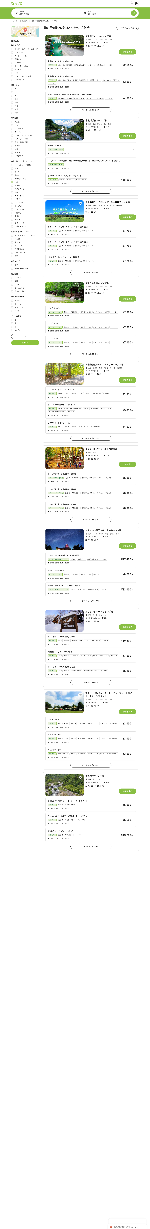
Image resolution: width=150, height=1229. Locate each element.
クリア (25, 336)
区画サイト (19, 59)
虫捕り (17, 216)
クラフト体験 (20, 209)
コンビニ (18, 284)
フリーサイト (20, 63)
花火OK (17, 239)
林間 (16, 102)
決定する (25, 343)
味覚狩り (18, 213)
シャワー (18, 125)
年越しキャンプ (20, 226)
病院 (16, 281)
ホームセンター (20, 288)
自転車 (17, 175)
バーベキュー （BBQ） (23, 165)
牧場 (16, 182)
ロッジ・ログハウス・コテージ (26, 49)
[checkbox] (12, 49)
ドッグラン (19, 206)
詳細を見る (127, 52)
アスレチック (20, 189)
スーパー (18, 278)
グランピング (20, 80)
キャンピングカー (21, 307)
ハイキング (19, 202)
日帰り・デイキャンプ (23, 268)
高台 (16, 106)
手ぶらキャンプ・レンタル (24, 235)
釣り (16, 168)
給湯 (16, 149)
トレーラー (19, 304)
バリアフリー (20, 156)
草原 (16, 109)
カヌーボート (20, 196)
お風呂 (17, 122)
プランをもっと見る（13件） (91, 519)
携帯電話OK (19, 249)
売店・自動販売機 (21, 142)
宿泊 (16, 265)
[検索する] (134, 13)
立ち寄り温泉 (20, 291)
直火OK (17, 242)
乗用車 (17, 300)
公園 (16, 113)
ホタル (17, 185)
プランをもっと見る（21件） (91, 438)
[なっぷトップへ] (16, 3)
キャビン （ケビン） (22, 56)
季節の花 (18, 219)
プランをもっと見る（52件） (91, 191)
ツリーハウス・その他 (23, 76)
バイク (17, 311)
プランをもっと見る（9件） (91, 272)
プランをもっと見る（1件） (91, 846)
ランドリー (19, 132)
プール (17, 172)
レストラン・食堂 (21, 139)
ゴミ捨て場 (19, 129)
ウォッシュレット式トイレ (24, 135)
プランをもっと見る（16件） (91, 110)
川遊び (17, 199)
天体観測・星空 (20, 179)
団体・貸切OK (20, 252)
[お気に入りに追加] (80, 37)
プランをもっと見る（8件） (91, 682)
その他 (17, 330)
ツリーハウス (20, 223)
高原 (16, 99)
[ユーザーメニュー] (134, 3)
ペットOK (18, 246)
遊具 (16, 192)
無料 (16, 256)
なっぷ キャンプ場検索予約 (19, 21)
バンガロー (19, 52)
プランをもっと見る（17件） (91, 765)
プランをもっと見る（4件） (91, 601)
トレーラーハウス (21, 66)
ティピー (18, 69)
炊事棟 (17, 146)
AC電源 (17, 152)
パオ (16, 73)
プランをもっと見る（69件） (91, 354)
